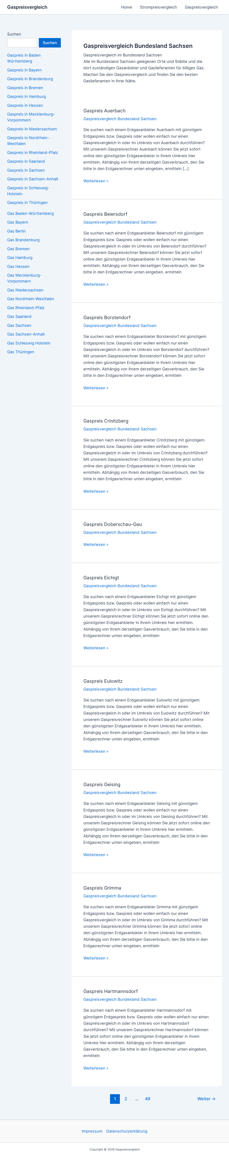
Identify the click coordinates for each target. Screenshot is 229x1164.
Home (126, 7)
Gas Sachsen (19, 325)
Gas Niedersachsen (25, 290)
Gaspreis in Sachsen (26, 170)
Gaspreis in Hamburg (26, 96)
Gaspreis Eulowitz (103, 681)
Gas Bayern (17, 222)
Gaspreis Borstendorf (107, 317)
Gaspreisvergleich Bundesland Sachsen (120, 118)
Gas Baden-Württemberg (30, 213)
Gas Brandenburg (23, 240)
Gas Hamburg (19, 257)
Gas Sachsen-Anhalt (26, 334)
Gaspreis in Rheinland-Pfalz (32, 152)
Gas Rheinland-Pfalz (26, 307)
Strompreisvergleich (158, 7)
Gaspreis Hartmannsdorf (110, 991)
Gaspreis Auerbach (104, 110)
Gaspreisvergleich (27, 7)
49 (147, 1098)
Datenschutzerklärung (126, 1131)
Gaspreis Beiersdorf (105, 214)
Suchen (14, 34)
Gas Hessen (18, 266)
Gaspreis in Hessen (25, 105)
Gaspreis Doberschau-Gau (112, 524)
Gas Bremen (18, 248)
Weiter (206, 1098)
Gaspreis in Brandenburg (30, 78)
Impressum (92, 1131)
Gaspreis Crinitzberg (105, 421)
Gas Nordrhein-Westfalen (30, 298)
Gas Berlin (16, 231)
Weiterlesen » (96, 181)
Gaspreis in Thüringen (27, 202)
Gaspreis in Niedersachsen (32, 129)
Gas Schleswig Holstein (28, 343)
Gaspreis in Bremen (25, 87)
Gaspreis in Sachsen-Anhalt (32, 179)
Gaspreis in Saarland (26, 161)
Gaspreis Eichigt (101, 577)
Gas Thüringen (20, 351)
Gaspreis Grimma (102, 888)
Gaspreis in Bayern (24, 70)
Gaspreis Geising (101, 784)
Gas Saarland (19, 316)
